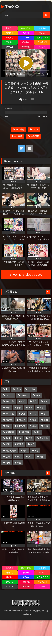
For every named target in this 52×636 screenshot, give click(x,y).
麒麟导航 (42, 28)
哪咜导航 (9, 42)
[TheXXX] (26, 603)
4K (7, 389)
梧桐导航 (9, 33)
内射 (30, 407)
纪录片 (20, 444)
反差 (23, 414)
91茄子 (42, 47)
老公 (25, 450)
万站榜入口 (42, 42)
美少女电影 (11, 450)
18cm (35, 129)
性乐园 (42, 33)
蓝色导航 (9, 28)
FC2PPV (10, 395)
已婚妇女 (21, 426)
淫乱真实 (25, 432)
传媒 (8, 407)
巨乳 (8, 426)
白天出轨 (44, 438)
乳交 (34, 401)
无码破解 (10, 432)
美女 (32, 444)
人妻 (46, 401)
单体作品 (10, 414)
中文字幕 (18, 136)
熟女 (19, 438)
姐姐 (46, 420)
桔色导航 (26, 42)
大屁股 (9, 420)
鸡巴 (19, 463)
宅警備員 (35, 136)
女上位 (22, 420)
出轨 (42, 407)
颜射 (42, 456)
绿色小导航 (26, 28)
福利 (8, 444)
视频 (19, 456)
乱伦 (23, 401)
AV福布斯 (26, 47)
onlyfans (25, 395)
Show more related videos (26, 274)
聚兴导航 (9, 38)
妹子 (34, 420)
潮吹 (39, 432)
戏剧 (34, 426)
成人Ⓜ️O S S (42, 38)
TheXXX (11, 6)
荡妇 (8, 456)
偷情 (19, 407)
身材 (30, 456)
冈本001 (9, 47)
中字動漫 (20, 129)
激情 (8, 438)
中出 (38, 395)
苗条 (37, 450)
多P (45, 414)
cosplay (31, 389)
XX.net (26, 38)
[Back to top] (43, 627)
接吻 (46, 426)
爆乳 (30, 438)
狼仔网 (26, 33)
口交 (34, 414)
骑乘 (8, 463)
